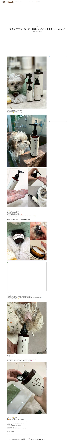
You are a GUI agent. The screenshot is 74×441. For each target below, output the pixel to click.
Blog (37, 26)
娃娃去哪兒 (12, 431)
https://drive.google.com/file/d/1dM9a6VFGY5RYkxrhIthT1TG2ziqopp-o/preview (18, 219)
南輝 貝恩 (34, 31)
